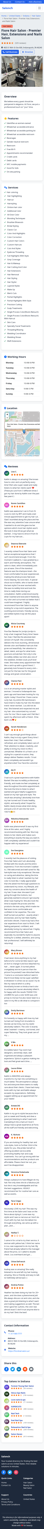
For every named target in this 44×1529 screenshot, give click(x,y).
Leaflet (19, 455)
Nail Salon (27, 1488)
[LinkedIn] (19, 1369)
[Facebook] (6, 1369)
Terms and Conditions (10, 1504)
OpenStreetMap (28, 455)
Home (4, 16)
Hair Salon (36, 16)
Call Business (11, 52)
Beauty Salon (28, 1485)
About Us (7, 2)
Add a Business (35, 2)
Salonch (7, 8)
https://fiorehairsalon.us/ (19, 1351)
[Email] (31, 1369)
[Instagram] (16, 1472)
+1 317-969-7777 (15, 1333)
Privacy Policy (7, 1502)
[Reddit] (25, 1369)
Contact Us (20, 2)
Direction (29, 52)
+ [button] (7, 414)
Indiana (26, 16)
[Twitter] (12, 1369)
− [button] (7, 417)
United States (15, 16)
